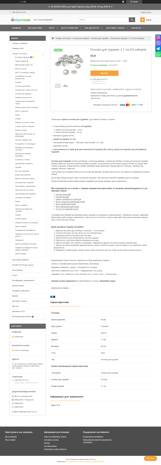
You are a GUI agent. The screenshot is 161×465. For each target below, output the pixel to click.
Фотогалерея (17, 270)
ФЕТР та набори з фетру (25, 72)
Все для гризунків (22, 171)
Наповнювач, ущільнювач (25, 186)
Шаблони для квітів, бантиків (26, 107)
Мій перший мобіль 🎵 (24, 65)
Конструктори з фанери (24, 182)
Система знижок (50, 446)
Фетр (51, 28)
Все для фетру (92, 28)
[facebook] (51, 297)
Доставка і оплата (115, 28)
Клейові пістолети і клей (24, 122)
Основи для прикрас (80, 38)
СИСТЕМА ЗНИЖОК (20, 260)
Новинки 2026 (18, 48)
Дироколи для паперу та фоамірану (25, 135)
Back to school (21, 69)
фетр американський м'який (67, 207)
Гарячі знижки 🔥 (21, 61)
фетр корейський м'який (66, 204)
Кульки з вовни (21, 130)
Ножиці (18, 119)
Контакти (136, 28)
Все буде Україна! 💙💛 (24, 57)
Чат (152, 458)
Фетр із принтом (69, 28)
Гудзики (18, 167)
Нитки (17, 115)
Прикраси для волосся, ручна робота (27, 235)
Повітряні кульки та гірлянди (26, 223)
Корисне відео (18, 286)
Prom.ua (92, 459)
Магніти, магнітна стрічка (25, 179)
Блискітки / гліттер (22, 160)
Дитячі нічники (20, 254)
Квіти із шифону (21, 205)
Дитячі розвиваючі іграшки (25, 244)
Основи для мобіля (23, 86)
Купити (104, 73)
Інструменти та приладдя (25, 144)
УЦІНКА (18, 215)
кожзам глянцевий (63, 194)
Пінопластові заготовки (24, 190)
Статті (14, 275)
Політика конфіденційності (94, 461)
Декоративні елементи (24, 163)
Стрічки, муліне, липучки (24, 126)
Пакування (19, 240)
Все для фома (35, 28)
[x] (54, 297)
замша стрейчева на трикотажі (68, 199)
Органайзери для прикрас (25, 194)
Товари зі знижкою (20, 43)
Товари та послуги (63, 38)
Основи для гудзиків (99, 38)
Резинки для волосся (23, 97)
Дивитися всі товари (59, 288)
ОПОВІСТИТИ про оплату (23, 265)
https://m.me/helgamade (23, 396)
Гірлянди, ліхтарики (23, 197)
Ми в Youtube (10, 440)
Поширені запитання (20, 291)
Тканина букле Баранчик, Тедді (25, 102)
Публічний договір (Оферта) (55, 449)
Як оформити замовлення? (23, 280)
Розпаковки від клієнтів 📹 (23, 316)
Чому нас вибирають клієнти (55, 437)
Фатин (17, 201)
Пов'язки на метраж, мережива (23, 155)
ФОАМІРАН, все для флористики (23, 77)
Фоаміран (16, 28)
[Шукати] (132, 19)
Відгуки (15, 296)
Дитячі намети (20, 226)
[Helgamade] (20, 21)
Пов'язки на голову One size (26, 90)
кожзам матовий (62, 197)
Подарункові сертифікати (25, 230)
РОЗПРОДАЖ (20, 219)
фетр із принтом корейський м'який (70, 202)
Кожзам (18, 82)
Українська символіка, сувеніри (24, 210)
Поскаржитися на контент (75, 461)
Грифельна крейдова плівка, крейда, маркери (26, 249)
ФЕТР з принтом (21, 111)
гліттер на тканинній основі (67, 209)
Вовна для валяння (23, 175)
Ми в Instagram (11, 437)
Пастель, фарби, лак (23, 140)
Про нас (15, 306)
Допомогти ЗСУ (18, 311)
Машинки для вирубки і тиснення (24, 149)
